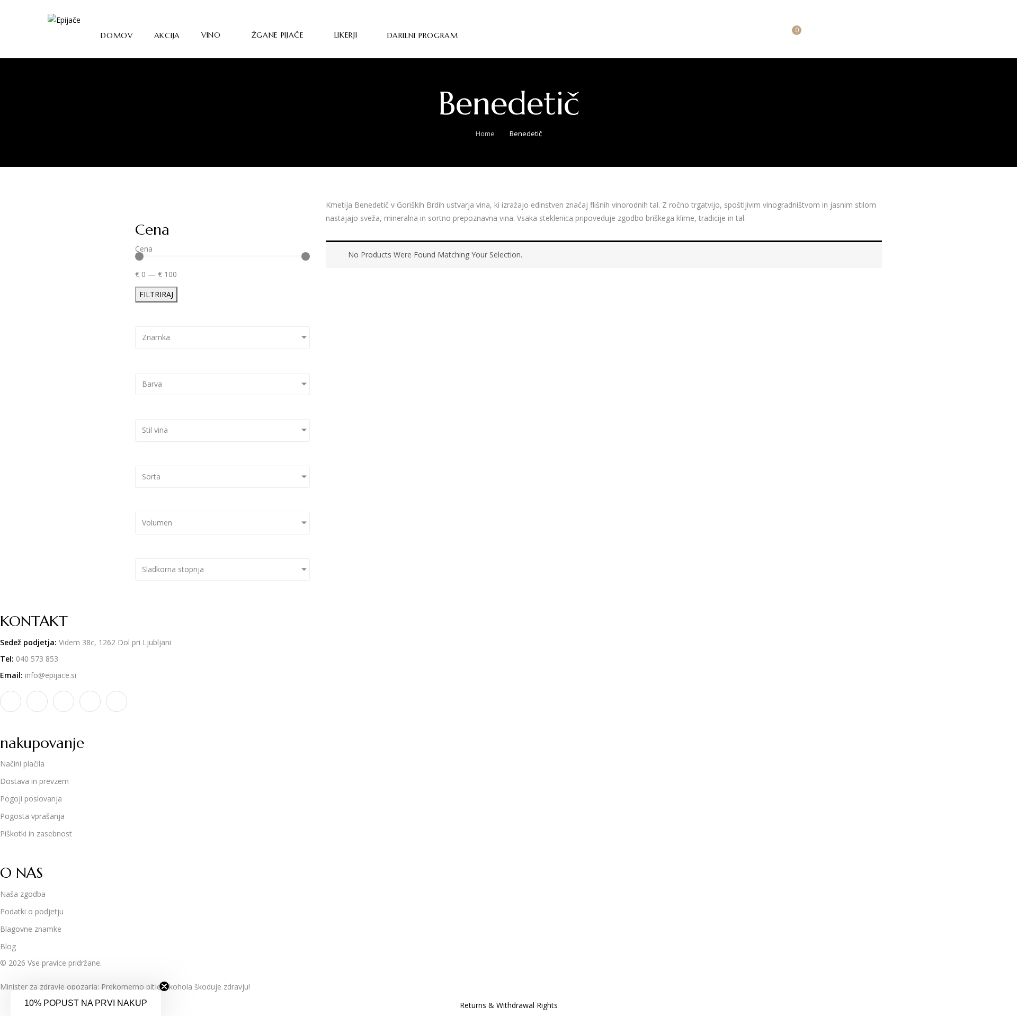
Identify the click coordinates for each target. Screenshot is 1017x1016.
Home (485, 133)
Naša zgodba (23, 894)
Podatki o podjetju (32, 911)
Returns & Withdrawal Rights (509, 1005)
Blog (8, 946)
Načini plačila (22, 764)
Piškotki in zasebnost (36, 833)
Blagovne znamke (30, 929)
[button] (792, 35)
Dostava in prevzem (34, 781)
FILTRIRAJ (156, 294)
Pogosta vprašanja (32, 816)
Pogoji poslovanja (31, 799)
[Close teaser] (164, 986)
